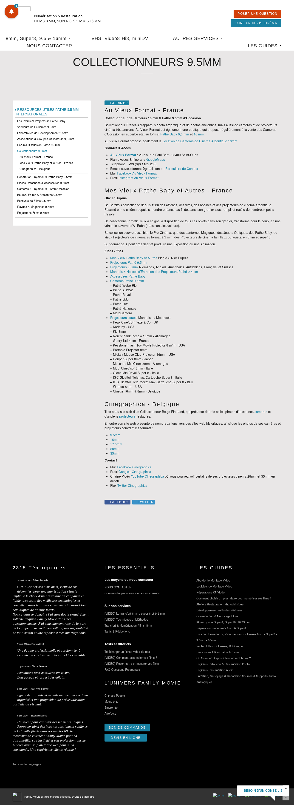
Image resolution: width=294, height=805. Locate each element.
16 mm (199, 134)
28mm (114, 448)
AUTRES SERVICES (196, 38)
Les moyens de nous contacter (129, 579)
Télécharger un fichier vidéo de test (127, 652)
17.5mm (116, 444)
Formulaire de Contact (181, 168)
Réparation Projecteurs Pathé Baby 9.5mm (44, 177)
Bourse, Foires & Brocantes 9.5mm (39, 195)
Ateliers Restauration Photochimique (219, 604)
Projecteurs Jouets (123, 317)
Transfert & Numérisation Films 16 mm (129, 625)
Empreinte (111, 707)
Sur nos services (118, 605)
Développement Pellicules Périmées (219, 610)
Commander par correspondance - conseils (132, 593)
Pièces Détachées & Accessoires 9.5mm (43, 183)
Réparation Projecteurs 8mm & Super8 (221, 628)
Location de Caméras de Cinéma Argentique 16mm (199, 141)
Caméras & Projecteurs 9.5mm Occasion (43, 189)
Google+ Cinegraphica (135, 471)
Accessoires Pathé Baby (127, 276)
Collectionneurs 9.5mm (32, 151)
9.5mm (115, 435)
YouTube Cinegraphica (147, 476)
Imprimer (119, 103)
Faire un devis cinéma (256, 23)
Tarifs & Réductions (117, 631)
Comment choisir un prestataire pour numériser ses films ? (233, 598)
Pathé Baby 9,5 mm (174, 134)
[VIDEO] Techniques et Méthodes (126, 619)
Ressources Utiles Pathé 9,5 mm (217, 652)
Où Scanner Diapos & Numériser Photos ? (223, 658)
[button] (11, 11)
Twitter (145, 502)
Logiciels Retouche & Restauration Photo (223, 664)
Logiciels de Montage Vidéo (214, 586)
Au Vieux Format (123, 154)
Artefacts (110, 713)
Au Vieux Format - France (36, 157)
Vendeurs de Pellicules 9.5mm (36, 127)
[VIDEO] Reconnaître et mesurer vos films (132, 664)
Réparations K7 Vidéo (210, 592)
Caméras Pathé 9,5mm (127, 280)
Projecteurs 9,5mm (124, 267)
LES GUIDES (263, 45)
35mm (114, 453)
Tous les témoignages (27, 764)
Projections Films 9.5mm (33, 213)
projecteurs (127, 416)
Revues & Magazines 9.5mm (35, 207)
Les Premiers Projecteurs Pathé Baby (41, 121)
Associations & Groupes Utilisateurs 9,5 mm (45, 139)
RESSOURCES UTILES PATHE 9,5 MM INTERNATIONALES (47, 112)
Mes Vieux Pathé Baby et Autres (133, 257)
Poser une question (257, 13)
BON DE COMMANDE (127, 727)
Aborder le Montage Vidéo (213, 580)
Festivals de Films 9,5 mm (34, 201)
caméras (260, 411)
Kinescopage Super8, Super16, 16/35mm (222, 622)
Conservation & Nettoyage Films (217, 616)
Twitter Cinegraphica (132, 485)
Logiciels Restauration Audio (214, 670)
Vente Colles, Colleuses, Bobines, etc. (221, 646)
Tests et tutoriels (118, 644)
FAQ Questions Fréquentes (122, 669)
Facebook (119, 502)
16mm (114, 439)
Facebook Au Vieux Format (137, 173)
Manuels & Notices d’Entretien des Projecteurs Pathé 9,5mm (154, 271)
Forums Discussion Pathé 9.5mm (38, 145)
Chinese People (115, 695)
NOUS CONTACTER (49, 45)
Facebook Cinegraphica (134, 467)
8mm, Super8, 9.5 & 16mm (37, 38)
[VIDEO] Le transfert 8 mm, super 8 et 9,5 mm (135, 613)
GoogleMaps (155, 159)
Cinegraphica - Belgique (35, 169)
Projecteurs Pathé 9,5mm (128, 262)
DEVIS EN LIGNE (126, 737)
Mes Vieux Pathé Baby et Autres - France (46, 163)
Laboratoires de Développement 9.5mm (42, 133)
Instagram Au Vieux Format (138, 177)
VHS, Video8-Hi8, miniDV (120, 38)
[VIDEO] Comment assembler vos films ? (131, 658)
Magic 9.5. (111, 701)
